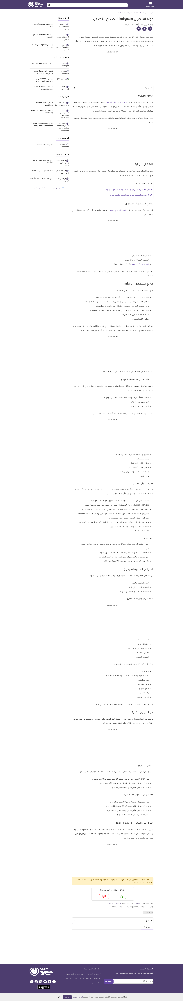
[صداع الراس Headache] (62, 145)
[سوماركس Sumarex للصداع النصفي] (62, 27)
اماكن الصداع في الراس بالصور (42, 171)
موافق (67, 997)
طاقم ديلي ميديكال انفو (113, 903)
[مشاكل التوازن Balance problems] (62, 104)
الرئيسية (150, 13)
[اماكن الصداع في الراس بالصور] (62, 172)
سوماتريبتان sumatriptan (117, 103)
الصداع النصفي (148, 912)
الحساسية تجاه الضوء (140, 264)
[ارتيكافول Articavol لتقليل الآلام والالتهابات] (62, 88)
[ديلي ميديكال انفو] (35, 5)
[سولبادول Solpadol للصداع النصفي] (62, 37)
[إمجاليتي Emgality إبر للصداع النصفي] (62, 47)
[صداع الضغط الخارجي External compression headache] (62, 127)
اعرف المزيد (78, 997)
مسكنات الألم (123, 13)
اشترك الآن (108, 981)
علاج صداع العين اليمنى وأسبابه (41, 178)
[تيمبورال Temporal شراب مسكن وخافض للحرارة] (62, 72)
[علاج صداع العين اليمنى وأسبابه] (62, 179)
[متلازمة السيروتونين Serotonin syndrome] (62, 114)
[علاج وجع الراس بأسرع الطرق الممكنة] (62, 163)
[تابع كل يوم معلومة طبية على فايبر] (49, 188)
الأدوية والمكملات (138, 13)
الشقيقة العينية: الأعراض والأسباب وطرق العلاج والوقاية (129, 190)
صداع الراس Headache (44, 144)
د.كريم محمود (138, 903)
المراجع (149, 921)
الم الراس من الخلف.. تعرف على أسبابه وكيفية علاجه (131, 195)
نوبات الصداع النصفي (117, 210)
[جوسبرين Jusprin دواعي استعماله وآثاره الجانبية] (62, 79)
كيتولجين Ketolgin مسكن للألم (41, 63)
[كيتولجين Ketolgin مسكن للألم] (62, 64)
